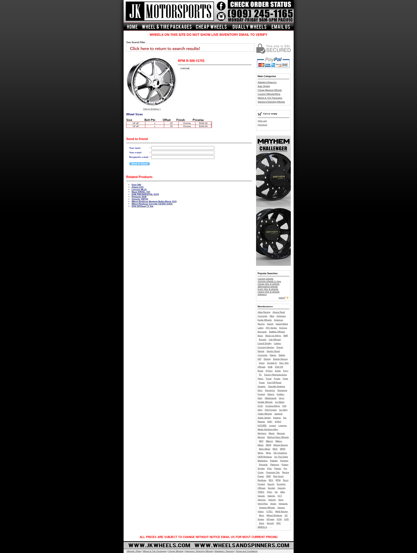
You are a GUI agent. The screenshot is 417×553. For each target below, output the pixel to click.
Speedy (281, 488)
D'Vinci (269, 371)
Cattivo (277, 343)
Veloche (262, 500)
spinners (262, 294)
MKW (268, 445)
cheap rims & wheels (269, 284)
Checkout (262, 125)
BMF (285, 335)
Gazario (261, 386)
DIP (259, 359)
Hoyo (281, 398)
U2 (276, 492)
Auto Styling (264, 86)
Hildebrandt (270, 398)
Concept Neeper (266, 347)
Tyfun (269, 492)
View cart (262, 121)
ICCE (260, 406)
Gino (260, 390)
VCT (280, 496)
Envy (285, 371)
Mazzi (271, 433)
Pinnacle (263, 464)
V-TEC (269, 511)
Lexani (272, 425)
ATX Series (271, 328)
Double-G (272, 363)
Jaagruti (278, 414)
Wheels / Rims (134, 551)
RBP (268, 476)
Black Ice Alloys (273, 335)
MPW (282, 449)
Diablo (282, 355)
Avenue (283, 328)
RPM (278, 480)
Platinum (274, 464)
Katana (277, 417)
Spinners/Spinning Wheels (271, 102)
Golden (280, 394)
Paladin (274, 460)
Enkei (278, 371)
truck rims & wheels (268, 289)
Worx (261, 515)
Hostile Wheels (265, 402)
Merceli (261, 437)
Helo (260, 398)
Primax (277, 468)
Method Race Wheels (278, 437)
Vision (261, 511)
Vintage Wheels (267, 507)
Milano (278, 441)
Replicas (262, 480)
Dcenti (279, 347)
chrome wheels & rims (269, 281)
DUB (270, 367)
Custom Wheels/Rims (269, 94)
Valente (271, 496)
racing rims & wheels (269, 292)
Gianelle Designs (276, 386)
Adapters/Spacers (267, 82)
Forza (262, 382)
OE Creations (280, 453)
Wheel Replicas (274, 515)
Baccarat (262, 331)
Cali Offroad (275, 339)
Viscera (281, 507)
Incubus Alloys (272, 406)
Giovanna (270, 390)
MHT (261, 441)
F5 (260, 374)
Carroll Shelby (264, 343)
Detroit (261, 351)
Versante (283, 503)
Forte (285, 378)
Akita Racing (264, 312)
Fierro (260, 378)
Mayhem (262, 433)
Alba (272, 316)
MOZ (275, 449)
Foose (277, 378)
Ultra (282, 492)
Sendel (271, 488)
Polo (269, 468)
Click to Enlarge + (152, 109)
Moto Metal (264, 449)
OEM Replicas (265, 457)
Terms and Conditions (247, 551)
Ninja (268, 453)
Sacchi (270, 484)
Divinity (267, 359)
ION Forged (270, 410)
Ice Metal (279, 402)
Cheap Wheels (175, 551)
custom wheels (265, 278)
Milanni (269, 441)
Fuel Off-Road (274, 382)
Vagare (261, 496)
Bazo (260, 335)
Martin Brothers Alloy (268, 429)
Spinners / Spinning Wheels (199, 551)
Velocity (272, 500)
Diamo (273, 355)
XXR (286, 519)
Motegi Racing (280, 445)
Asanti (270, 324)
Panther (284, 460)
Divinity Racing (280, 359)
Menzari (281, 433)
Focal (268, 378)
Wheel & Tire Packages (270, 98)
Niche (260, 453)
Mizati (260, 445)
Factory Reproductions (275, 374)
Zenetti (270, 523)
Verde (273, 503)
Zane (261, 523)
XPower (270, 519)
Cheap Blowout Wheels (270, 90)
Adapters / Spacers (224, 551)
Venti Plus (263, 503)
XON (279, 519)
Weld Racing (281, 511)
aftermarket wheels (268, 286)
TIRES (261, 492)
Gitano (270, 394)
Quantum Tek (273, 472)
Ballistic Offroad (277, 331)
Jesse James (264, 417)
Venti (280, 500)
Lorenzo (282, 425)
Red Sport (278, 476)
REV (271, 480)
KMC (269, 421)
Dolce (262, 363)
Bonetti (262, 339)
